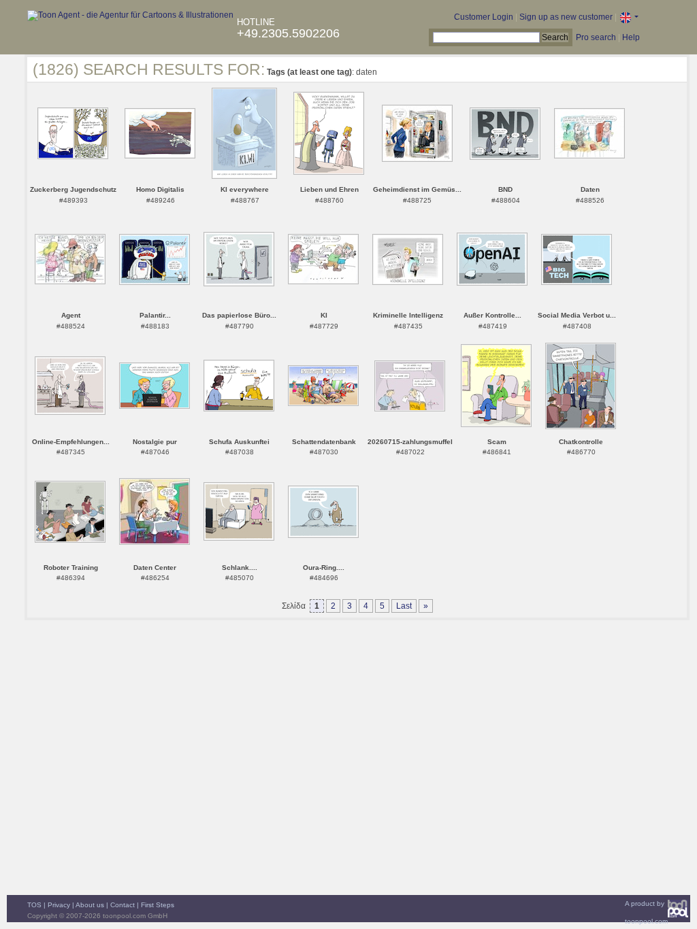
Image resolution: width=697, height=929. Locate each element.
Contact (122, 905)
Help (631, 37)
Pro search (596, 37)
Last (404, 606)
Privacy (59, 905)
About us (90, 905)
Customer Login (483, 17)
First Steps (157, 905)
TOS (34, 905)
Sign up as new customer (566, 17)
